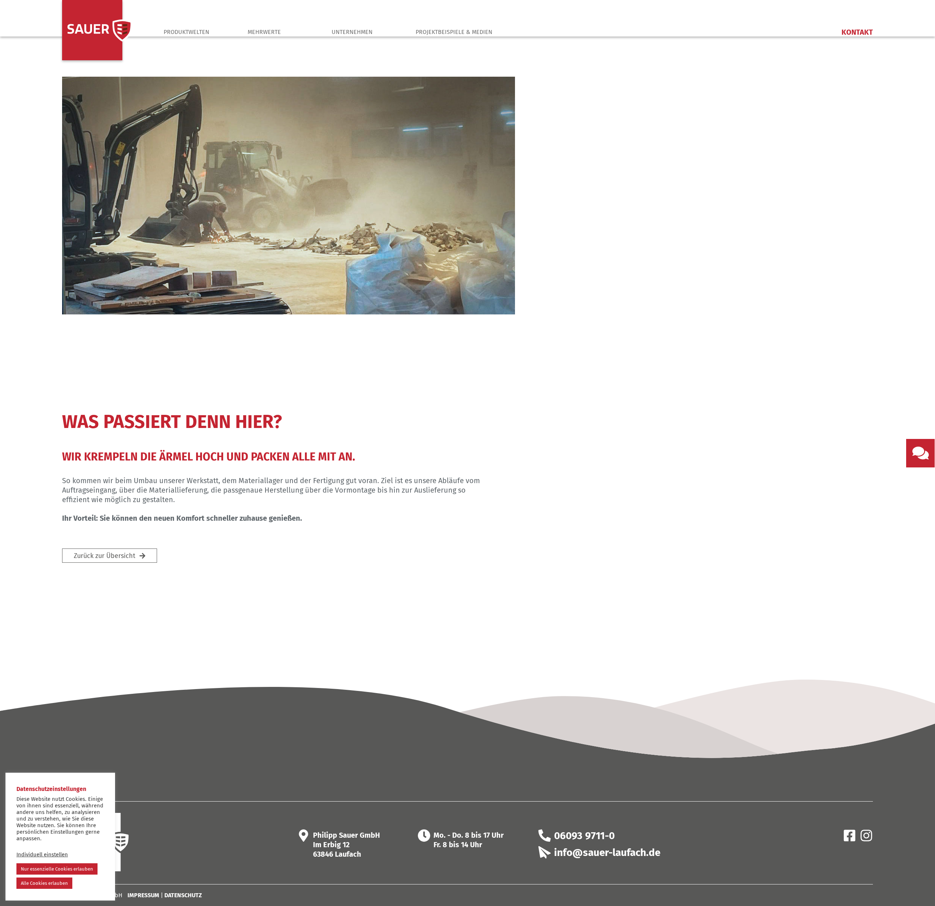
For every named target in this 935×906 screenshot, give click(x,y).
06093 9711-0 (584, 836)
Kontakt (857, 32)
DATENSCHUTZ (183, 895)
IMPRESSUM (143, 895)
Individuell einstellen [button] (42, 854)
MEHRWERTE (264, 31)
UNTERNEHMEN (352, 31)
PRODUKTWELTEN (186, 31)
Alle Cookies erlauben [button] (44, 883)
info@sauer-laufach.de (607, 852)
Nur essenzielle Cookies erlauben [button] (57, 869)
